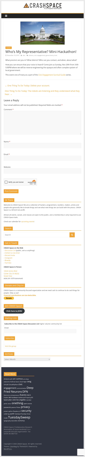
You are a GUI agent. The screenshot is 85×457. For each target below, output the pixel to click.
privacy (25, 407)
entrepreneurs (14, 395)
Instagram (8, 258)
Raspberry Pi (17, 411)
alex (24, 55)
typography (7, 421)
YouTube (8, 263)
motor (9, 403)
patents (13, 407)
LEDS (14, 400)
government (49, 55)
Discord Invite (10, 255)
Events (9, 48)
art (11, 379)
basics (18, 382)
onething (17, 403)
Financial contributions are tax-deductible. (20, 295)
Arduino (7, 379)
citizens (31, 55)
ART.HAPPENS (18, 379)
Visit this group (10, 346)
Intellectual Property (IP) (25, 397)
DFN (25, 391)
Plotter (18, 407)
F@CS (29, 395)
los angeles (21, 400)
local (55, 55)
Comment (9, 109)
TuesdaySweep (19, 417)
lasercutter (8, 400)
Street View (8, 276)
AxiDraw (12, 382)
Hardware (14, 397)
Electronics (7, 395)
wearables (14, 421)
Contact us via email (12, 253)
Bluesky (7, 260)
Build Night (23, 382)
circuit (6, 384)
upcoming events (27, 221)
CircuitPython (13, 385)
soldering (7, 414)
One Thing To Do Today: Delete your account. (27, 85)
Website (7, 167)
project (6, 411)
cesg (29, 381)
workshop (21, 421)
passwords (7, 407)
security (26, 410)
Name (7, 141)
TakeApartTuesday (20, 414)
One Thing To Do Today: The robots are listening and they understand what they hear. (42, 92)
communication (21, 388)
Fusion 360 (7, 397)
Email (7, 154)
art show (26, 379)
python (11, 411)
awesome (7, 382)
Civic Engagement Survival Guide (51, 75)
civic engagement (39, 55)
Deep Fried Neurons (18, 389)
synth (12, 414)
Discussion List (10, 250)
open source (28, 404)
